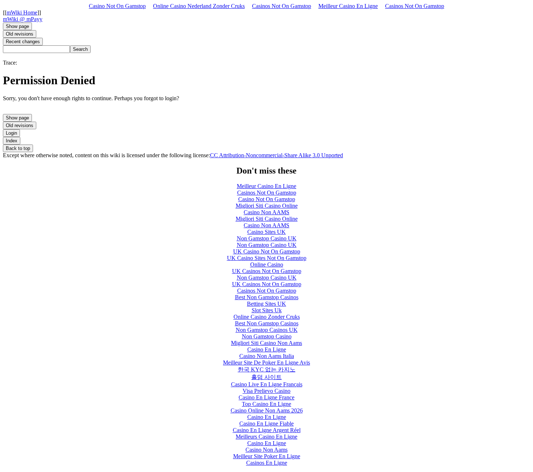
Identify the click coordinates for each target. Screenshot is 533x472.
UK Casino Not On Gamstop (266, 251)
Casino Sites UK (266, 232)
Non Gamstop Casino (267, 336)
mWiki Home (22, 12)
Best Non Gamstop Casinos (266, 297)
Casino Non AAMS (266, 212)
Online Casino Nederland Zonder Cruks (199, 6)
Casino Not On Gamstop (117, 6)
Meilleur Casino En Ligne (348, 6)
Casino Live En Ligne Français (266, 384)
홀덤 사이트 (266, 377)
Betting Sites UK (266, 304)
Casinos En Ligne (266, 463)
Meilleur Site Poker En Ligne (266, 456)
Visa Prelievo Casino (266, 391)
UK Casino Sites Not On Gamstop (266, 258)
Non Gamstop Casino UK (267, 238)
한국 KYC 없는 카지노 (267, 369)
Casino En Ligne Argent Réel (267, 430)
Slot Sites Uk (267, 310)
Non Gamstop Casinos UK (267, 330)
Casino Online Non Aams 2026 (267, 410)
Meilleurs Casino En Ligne (266, 437)
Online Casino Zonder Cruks (267, 317)
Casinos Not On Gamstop (281, 6)
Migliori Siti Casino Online (267, 206)
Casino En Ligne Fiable (266, 423)
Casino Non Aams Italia (266, 356)
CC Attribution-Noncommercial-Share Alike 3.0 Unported (276, 155)
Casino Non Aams (266, 450)
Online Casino (266, 264)
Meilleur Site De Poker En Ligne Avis (266, 362)
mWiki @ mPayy (22, 19)
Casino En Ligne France (266, 397)
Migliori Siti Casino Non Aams (266, 343)
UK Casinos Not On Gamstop (266, 271)
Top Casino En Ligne (266, 404)
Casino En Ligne (266, 349)
